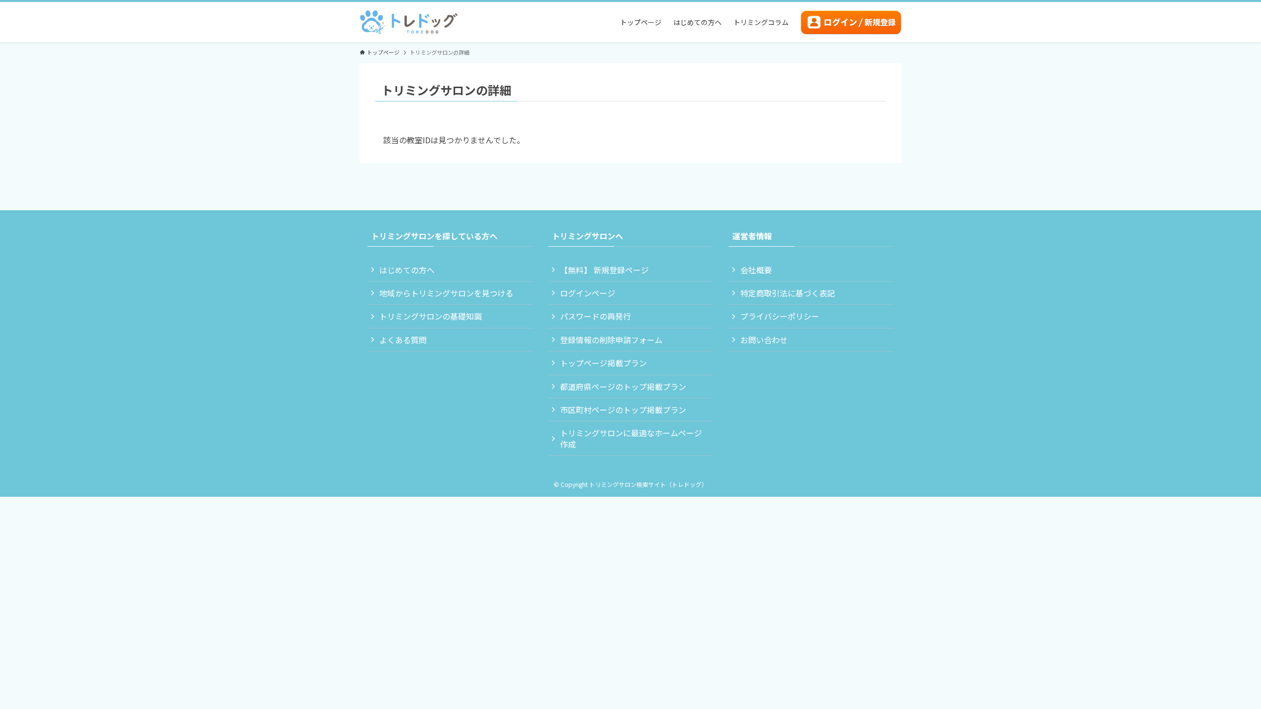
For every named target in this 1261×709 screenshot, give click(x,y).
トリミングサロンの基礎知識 (430, 316)
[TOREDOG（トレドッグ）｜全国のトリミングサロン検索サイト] (409, 22)
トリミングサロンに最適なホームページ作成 (631, 438)
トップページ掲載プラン (603, 363)
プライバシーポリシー (779, 316)
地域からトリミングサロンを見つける (446, 293)
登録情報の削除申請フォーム (611, 340)
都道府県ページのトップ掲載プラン (623, 386)
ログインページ (587, 293)
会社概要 (756, 270)
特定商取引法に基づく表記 (787, 293)
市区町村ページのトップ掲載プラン (623, 410)
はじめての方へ (406, 270)
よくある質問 (403, 340)
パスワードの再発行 (595, 316)
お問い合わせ (764, 340)
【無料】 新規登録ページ (604, 270)
